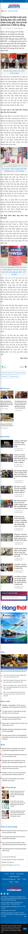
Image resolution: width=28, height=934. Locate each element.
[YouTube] (4, 894)
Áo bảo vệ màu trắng (7, 865)
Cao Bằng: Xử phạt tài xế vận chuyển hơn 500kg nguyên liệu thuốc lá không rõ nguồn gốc (20, 580)
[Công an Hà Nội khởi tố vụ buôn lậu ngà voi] (7, 417)
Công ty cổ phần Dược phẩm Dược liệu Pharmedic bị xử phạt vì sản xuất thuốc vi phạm (20, 458)
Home (4, 11)
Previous (3, 821)
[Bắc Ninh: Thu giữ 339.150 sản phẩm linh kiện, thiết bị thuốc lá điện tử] (7, 491)
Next (25, 821)
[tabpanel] (14, 805)
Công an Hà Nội (14, 376)
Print (4, 367)
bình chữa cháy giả (20, 372)
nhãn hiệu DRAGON (7, 372)
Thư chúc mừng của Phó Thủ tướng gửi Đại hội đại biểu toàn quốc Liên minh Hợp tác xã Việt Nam (14, 737)
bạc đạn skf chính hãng (10, 857)
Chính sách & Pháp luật (8, 879)
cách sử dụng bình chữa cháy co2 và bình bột (13, 859)
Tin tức (6, 874)
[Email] (7, 894)
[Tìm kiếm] (26, 1)
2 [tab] (15, 821)
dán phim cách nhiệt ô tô (8, 862)
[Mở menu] (1, 1)
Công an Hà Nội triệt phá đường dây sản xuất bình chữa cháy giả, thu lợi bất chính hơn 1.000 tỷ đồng (14, 21)
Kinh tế (12, 874)
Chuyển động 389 (13, 11)
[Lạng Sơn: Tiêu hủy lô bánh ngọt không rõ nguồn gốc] (7, 568)
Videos (17, 882)
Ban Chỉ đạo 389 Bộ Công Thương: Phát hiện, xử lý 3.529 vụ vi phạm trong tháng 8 (20, 474)
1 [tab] (13, 821)
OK (25, 928)
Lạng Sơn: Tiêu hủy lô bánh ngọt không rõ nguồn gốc (20, 566)
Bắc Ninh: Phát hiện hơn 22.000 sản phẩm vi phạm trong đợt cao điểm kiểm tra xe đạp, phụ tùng (20, 504)
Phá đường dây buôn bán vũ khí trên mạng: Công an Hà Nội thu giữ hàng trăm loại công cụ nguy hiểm (21, 405)
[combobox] (14, 598)
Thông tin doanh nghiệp (9, 827)
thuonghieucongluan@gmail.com (12, 906)
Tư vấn (24, 879)
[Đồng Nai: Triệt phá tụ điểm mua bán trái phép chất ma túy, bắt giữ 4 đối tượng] (7, 539)
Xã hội (3, 745)
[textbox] (14, 597)
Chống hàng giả (10, 787)
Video (3, 652)
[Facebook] (1, 894)
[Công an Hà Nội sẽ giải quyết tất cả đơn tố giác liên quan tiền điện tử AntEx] (7, 395)
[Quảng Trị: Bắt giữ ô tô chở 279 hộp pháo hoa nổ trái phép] (7, 446)
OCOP (18, 879)
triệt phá (4, 376)
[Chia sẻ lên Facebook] (25, 367)
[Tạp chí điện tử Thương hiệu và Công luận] (14, 888)
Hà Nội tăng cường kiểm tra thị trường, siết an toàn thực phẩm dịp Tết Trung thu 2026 (20, 552)
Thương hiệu (20, 874)
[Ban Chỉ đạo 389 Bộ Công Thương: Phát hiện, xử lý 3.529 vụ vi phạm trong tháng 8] (7, 476)
